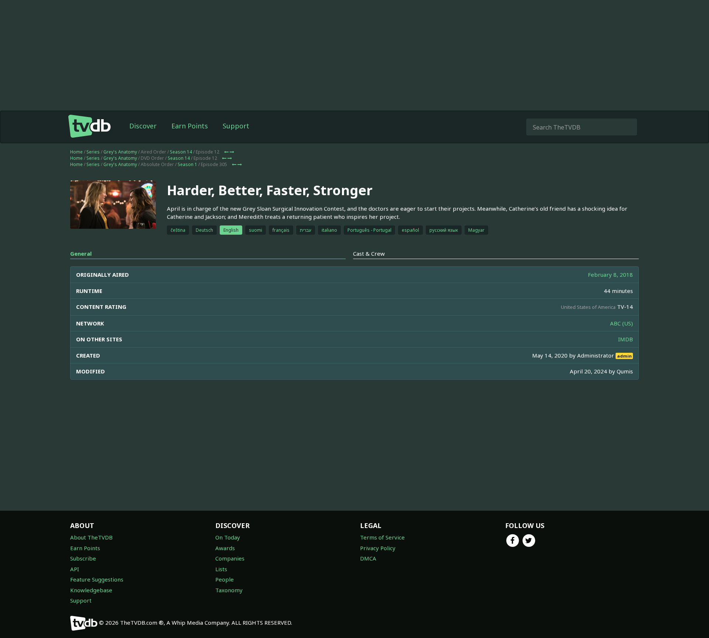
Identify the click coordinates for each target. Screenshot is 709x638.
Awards (225, 548)
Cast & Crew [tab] (369, 253)
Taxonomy (229, 590)
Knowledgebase (91, 590)
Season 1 (187, 164)
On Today (227, 537)
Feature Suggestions (96, 579)
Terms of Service (382, 537)
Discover (143, 125)
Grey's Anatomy (120, 152)
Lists (221, 569)
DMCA (368, 558)
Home (76, 152)
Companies (229, 558)
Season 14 (181, 152)
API (74, 569)
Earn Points (189, 125)
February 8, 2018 (610, 274)
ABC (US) (621, 323)
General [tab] (81, 253)
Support (236, 125)
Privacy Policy (377, 548)
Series (93, 152)
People (224, 579)
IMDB (625, 339)
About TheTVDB (91, 537)
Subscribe (83, 558)
